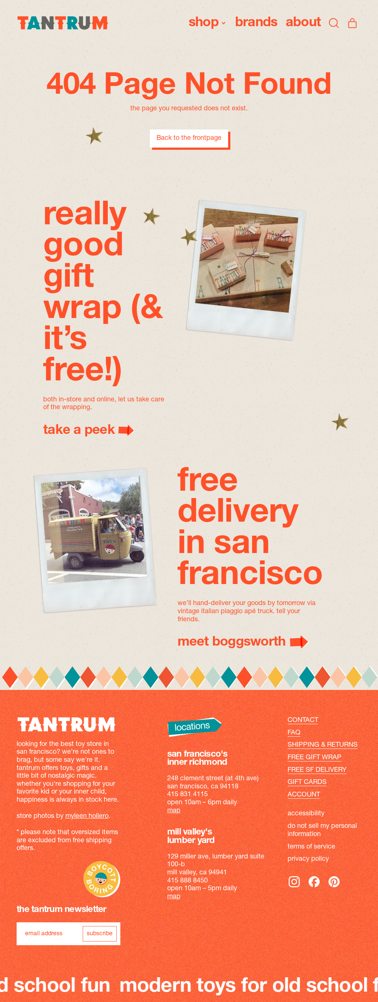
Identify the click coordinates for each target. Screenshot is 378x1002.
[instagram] (294, 887)
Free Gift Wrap (314, 757)
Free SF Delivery (317, 770)
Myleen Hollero (87, 816)
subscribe (100, 934)
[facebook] (314, 887)
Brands (256, 23)
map (174, 811)
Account (304, 795)
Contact (303, 720)
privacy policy (308, 859)
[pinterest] (334, 887)
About (303, 23)
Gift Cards (307, 782)
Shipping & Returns (323, 745)
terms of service (311, 847)
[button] (334, 23)
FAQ (294, 733)
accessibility (306, 814)
